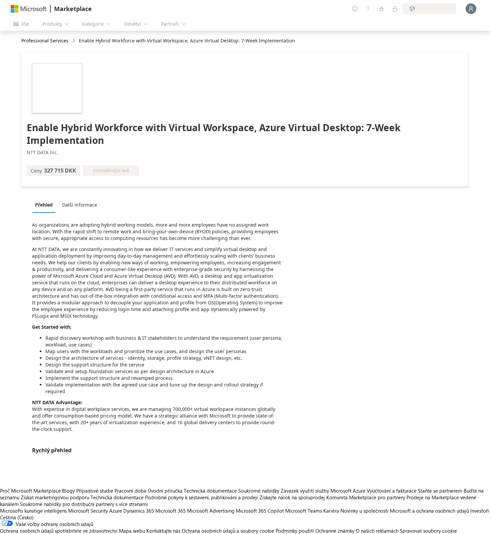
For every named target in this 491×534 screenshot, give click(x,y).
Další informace (79, 205)
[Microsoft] (29, 9)
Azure (115, 510)
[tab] (45, 204)
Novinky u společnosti (364, 510)
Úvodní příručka (165, 490)
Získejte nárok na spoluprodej (292, 497)
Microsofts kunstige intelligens (33, 510)
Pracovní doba (130, 490)
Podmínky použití (295, 530)
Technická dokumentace (210, 490)
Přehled (44, 205)
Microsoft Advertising (210, 510)
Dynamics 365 (138, 510)
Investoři (479, 510)
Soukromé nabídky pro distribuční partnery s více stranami (84, 504)
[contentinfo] (74, 40)
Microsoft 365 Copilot (260, 510)
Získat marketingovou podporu (55, 497)
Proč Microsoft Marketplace (30, 490)
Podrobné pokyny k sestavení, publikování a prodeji (201, 497)
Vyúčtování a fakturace (392, 490)
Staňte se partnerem (440, 490)
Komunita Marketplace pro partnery (365, 497)
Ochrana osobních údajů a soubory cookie (228, 530)
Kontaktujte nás (163, 530)
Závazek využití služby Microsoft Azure (324, 490)
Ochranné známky (334, 530)
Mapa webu (132, 530)
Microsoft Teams (303, 510)
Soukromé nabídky (258, 490)
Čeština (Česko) (17, 517)
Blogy (68, 490)
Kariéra (331, 510)
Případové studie (94, 490)
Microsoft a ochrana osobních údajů (429, 510)
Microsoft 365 (170, 510)
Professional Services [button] (44, 40)
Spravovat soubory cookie (428, 530)
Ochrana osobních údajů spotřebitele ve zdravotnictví (59, 530)
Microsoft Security (88, 510)
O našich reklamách (377, 530)
